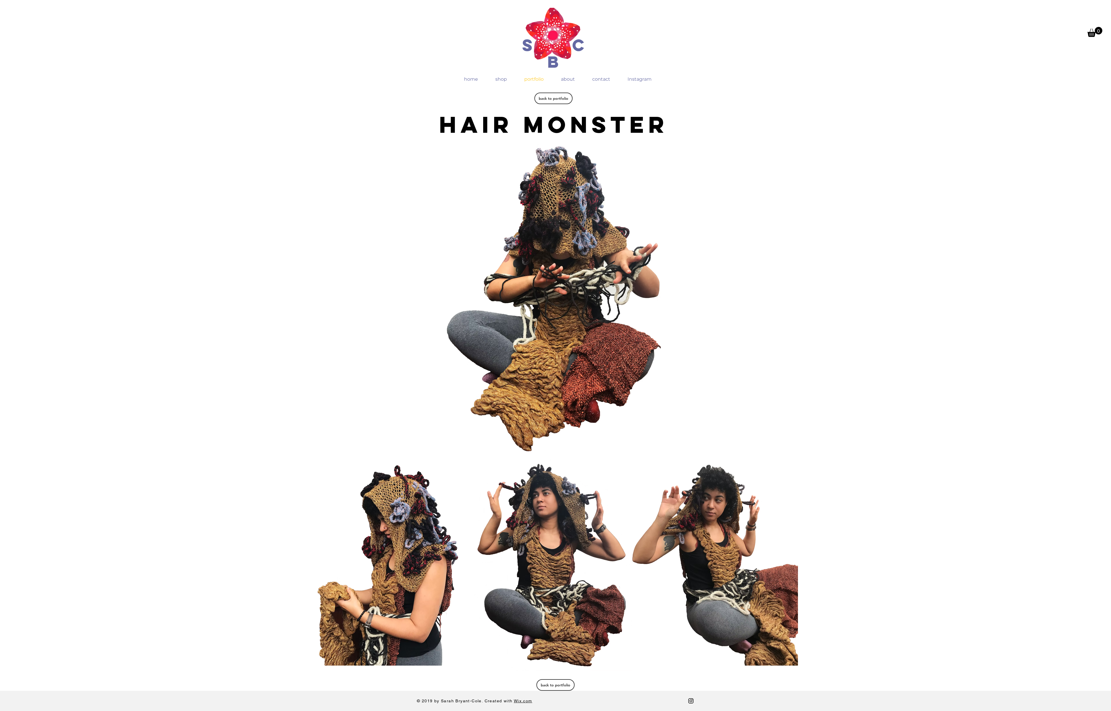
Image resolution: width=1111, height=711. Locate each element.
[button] (1094, 32)
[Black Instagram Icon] (690, 700)
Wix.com (523, 701)
